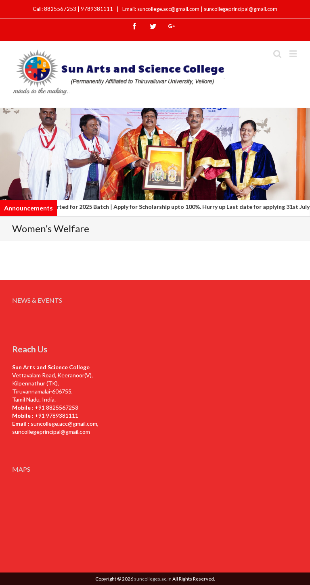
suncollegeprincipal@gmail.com (240, 9)
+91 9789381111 (56, 415)
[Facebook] (134, 26)
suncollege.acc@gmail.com (64, 423)
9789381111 (97, 9)
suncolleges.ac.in (153, 579)
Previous (10, 152)
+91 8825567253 (56, 407)
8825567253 (61, 9)
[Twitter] (153, 26)
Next (300, 152)
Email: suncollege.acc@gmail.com (160, 9)
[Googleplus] (171, 26)
